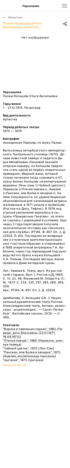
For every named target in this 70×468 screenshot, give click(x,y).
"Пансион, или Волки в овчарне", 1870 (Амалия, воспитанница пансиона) (31, 354)
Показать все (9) (14, 364)
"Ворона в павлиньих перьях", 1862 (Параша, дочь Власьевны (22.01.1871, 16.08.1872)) (33, 333)
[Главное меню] (64, 6)
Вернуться (15, 17)
